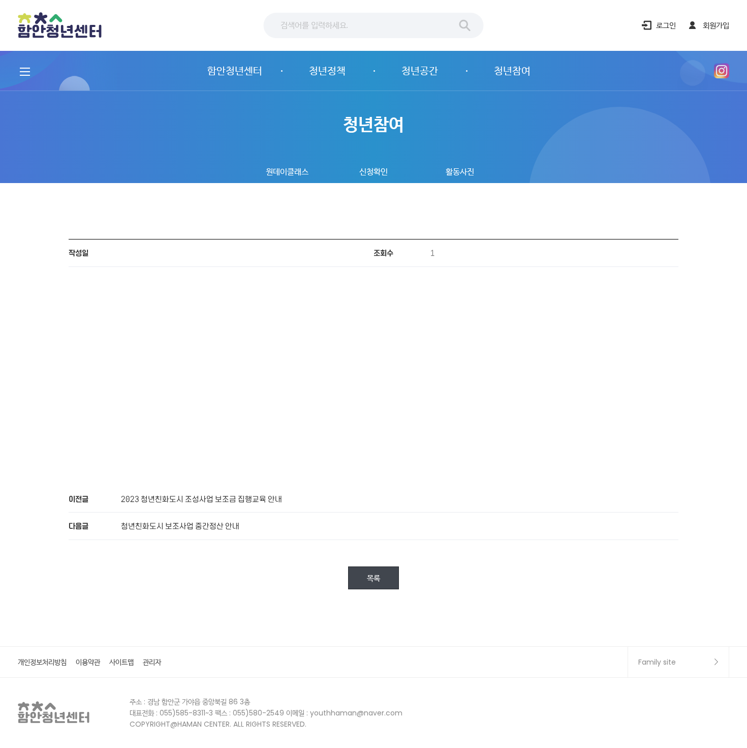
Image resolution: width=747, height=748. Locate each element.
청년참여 (512, 71)
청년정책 (327, 71)
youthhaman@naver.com (356, 713)
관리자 (152, 662)
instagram (721, 70)
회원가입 (716, 25)
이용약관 (88, 662)
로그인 (666, 25)
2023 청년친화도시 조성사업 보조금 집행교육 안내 (201, 498)
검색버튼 (465, 25)
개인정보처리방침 (42, 662)
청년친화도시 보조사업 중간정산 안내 (180, 525)
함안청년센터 (60, 26)
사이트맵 (121, 662)
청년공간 (419, 71)
